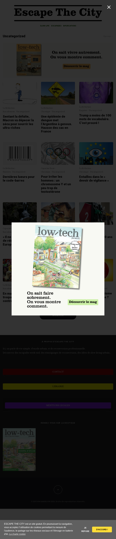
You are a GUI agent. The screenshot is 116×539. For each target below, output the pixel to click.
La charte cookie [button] (17, 534)
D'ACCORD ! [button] (102, 529)
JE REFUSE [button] (85, 529)
